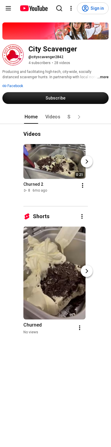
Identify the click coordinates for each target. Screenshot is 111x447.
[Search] (59, 8)
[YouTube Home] (33, 8)
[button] (79, 117)
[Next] (87, 161)
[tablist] (55, 117)
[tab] (31, 117)
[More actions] (83, 185)
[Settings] (71, 8)
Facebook (15, 86)
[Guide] (8, 8)
